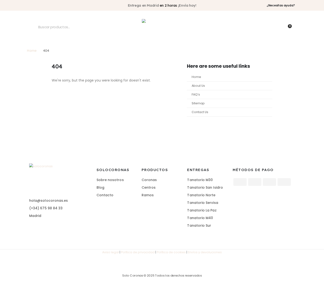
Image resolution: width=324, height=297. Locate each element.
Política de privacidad (138, 252)
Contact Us (200, 112)
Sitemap (198, 103)
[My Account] (265, 27)
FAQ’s (196, 94)
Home (196, 77)
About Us (198, 86)
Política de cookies (171, 252)
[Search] (33, 27)
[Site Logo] (162, 27)
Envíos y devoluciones (205, 252)
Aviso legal (110, 252)
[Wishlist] (276, 27)
